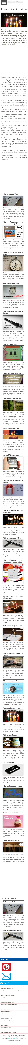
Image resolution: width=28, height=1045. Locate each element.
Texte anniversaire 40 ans (10, 194)
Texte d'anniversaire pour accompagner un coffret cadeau (13, 223)
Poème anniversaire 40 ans (11, 840)
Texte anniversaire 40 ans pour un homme (13, 312)
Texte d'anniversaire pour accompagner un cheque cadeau (13, 561)
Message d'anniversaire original (12, 786)
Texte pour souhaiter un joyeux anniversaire (13, 511)
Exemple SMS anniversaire (11, 455)
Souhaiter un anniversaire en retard (13, 253)
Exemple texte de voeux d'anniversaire (13, 597)
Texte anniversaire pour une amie (12, 626)
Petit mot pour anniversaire (11, 813)
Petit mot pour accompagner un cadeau (13, 481)
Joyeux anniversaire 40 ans (11, 429)
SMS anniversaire (8, 762)
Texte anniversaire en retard (11, 284)
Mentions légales (14, 1037)
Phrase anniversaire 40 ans (11, 681)
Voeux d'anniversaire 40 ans (11, 708)
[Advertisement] (14, 61)
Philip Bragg (15, 1038)
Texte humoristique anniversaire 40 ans (13, 654)
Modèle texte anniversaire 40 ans (12, 373)
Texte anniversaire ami (9, 735)
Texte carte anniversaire (10, 344)
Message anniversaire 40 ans (12, 398)
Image (9, 1038)
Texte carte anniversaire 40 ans (12, 538)
